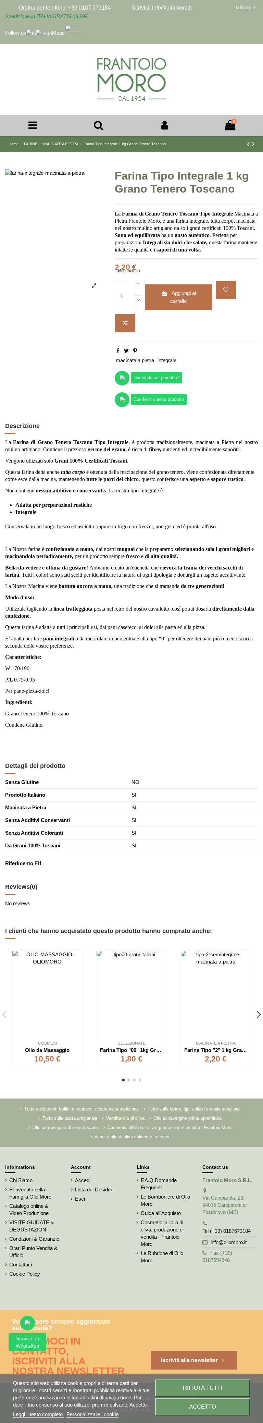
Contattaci (20, 1264)
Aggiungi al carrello (183, 297)
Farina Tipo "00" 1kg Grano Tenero (141, 1050)
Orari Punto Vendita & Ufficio (33, 1251)
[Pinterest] (135, 351)
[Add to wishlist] (226, 290)
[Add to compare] (125, 323)
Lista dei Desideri (94, 1189)
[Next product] (253, 144)
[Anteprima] (77, 986)
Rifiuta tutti (202, 1387)
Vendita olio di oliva (125, 1118)
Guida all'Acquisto (161, 1213)
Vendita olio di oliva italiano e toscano (132, 1136)
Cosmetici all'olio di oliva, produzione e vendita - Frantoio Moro (169, 1127)
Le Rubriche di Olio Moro (162, 1256)
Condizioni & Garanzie (34, 1239)
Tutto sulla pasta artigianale (69, 1118)
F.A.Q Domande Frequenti (159, 1183)
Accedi (82, 1180)
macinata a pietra (135, 360)
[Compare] (77, 973)
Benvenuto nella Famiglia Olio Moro (30, 1193)
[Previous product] (249, 144)
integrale (167, 360)
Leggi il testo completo (38, 1414)
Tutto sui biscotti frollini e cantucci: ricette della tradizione (81, 1109)
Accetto (202, 1406)
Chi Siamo (21, 1180)
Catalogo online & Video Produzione (29, 1209)
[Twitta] (126, 351)
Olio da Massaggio (47, 1050)
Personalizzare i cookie (92, 1414)
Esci (80, 1199)
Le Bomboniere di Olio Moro (165, 1200)
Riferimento (19, 863)
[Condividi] (118, 351)
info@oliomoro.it (229, 1242)
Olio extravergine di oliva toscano (66, 1127)
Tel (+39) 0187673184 (226, 1231)
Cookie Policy (24, 1274)
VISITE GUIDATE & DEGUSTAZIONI (31, 1225)
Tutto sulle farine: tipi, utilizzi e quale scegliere (194, 1109)
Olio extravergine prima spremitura (187, 1118)
